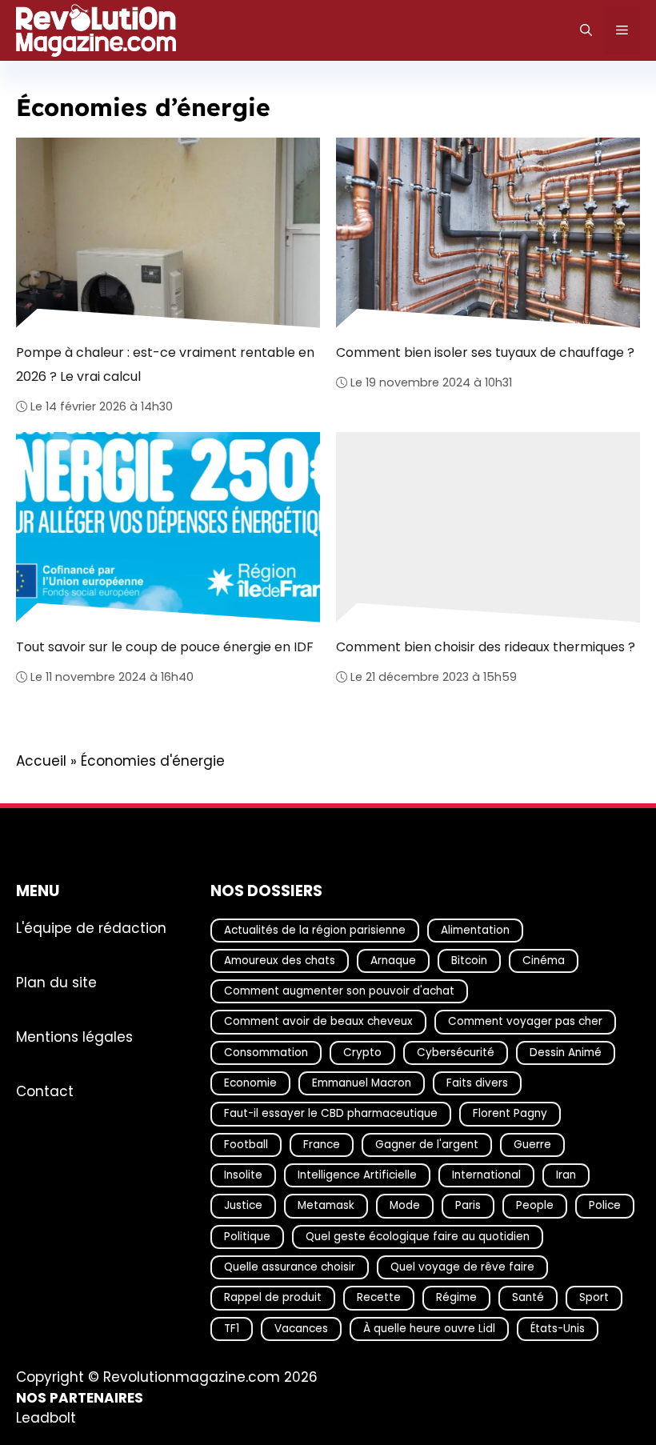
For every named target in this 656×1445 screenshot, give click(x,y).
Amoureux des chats (279, 960)
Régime (456, 1297)
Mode (405, 1206)
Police (605, 1206)
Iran (566, 1175)
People (535, 1206)
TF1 (231, 1328)
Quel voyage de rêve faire (462, 1267)
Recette (379, 1297)
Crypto (362, 1052)
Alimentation (475, 930)
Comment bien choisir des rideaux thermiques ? (485, 647)
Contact (45, 1091)
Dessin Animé (566, 1052)
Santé (528, 1297)
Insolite (243, 1175)
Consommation (266, 1052)
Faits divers (477, 1083)
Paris (468, 1206)
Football (246, 1144)
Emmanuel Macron (361, 1083)
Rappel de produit (273, 1297)
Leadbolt (46, 1418)
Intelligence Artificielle (357, 1175)
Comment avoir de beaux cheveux (318, 1022)
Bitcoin (469, 960)
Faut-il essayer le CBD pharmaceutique (331, 1114)
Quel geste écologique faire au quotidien (418, 1236)
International (486, 1175)
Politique (247, 1236)
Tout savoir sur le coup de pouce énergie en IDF (165, 647)
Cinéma (543, 960)
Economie (250, 1083)
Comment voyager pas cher (525, 1022)
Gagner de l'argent (426, 1144)
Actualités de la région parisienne (315, 930)
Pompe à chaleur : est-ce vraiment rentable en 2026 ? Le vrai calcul (165, 363)
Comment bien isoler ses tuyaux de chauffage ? (485, 351)
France (321, 1144)
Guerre (532, 1144)
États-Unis (557, 1328)
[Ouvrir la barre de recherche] (586, 30)
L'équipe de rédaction (91, 928)
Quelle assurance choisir (289, 1267)
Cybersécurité (455, 1052)
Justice (243, 1206)
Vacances (301, 1328)
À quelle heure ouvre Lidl (429, 1328)
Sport (594, 1297)
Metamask (326, 1206)
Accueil (41, 761)
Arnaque (393, 960)
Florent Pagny (510, 1114)
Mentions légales (74, 1037)
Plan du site (56, 982)
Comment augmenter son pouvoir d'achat (339, 991)
